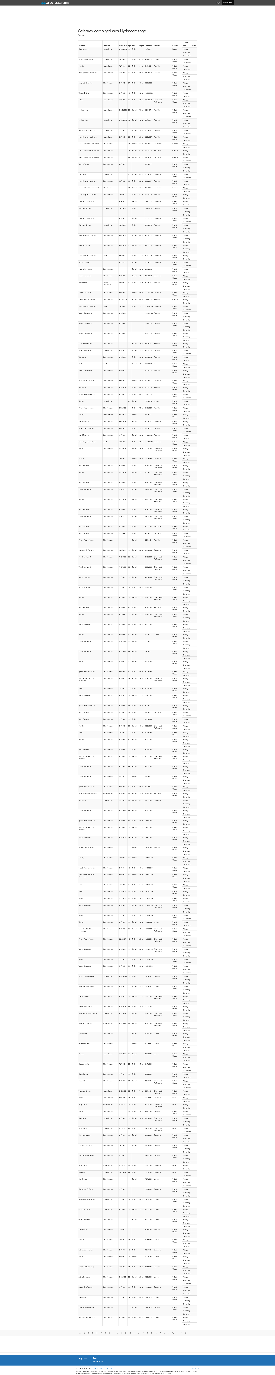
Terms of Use (107, 1368)
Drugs (218, 3)
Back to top (195, 1368)
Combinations (228, 3)
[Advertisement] (137, 16)
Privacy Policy (97, 1368)
